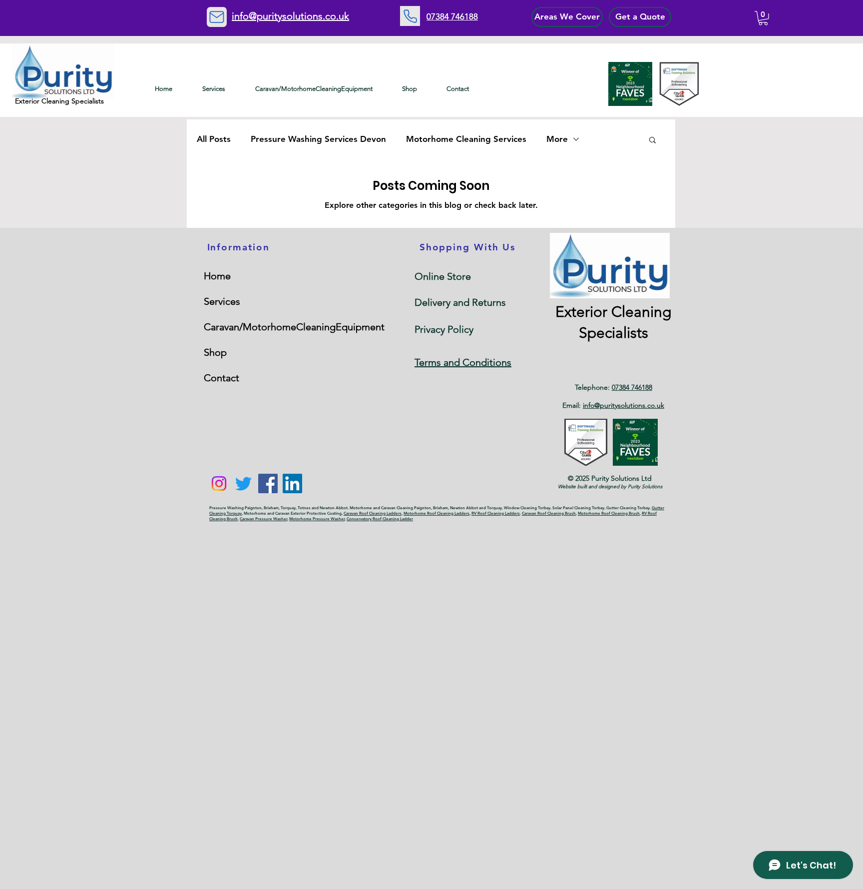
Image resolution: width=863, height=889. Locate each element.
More (557, 139)
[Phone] (410, 16)
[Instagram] (219, 483)
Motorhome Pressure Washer (317, 518)
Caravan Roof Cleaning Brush (549, 513)
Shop (215, 352)
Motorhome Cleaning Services (466, 139)
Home (217, 276)
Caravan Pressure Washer (263, 518)
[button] (763, 18)
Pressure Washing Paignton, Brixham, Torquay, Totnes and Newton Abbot (278, 507)
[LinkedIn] (292, 483)
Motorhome (361, 507)
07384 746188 (632, 387)
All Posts (214, 139)
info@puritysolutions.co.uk (623, 405)
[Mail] (217, 17)
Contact (221, 378)
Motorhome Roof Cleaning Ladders (436, 513)
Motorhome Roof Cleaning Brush (609, 513)
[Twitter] (243, 483)
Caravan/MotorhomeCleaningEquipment (250, 327)
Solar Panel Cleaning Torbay (578, 507)
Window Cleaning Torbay (527, 507)
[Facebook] (268, 483)
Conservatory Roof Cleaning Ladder (380, 518)
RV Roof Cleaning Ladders (495, 513)
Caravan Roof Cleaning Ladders (373, 513)
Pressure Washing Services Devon (318, 139)
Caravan (389, 507)
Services (222, 301)
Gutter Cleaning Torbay (628, 507)
